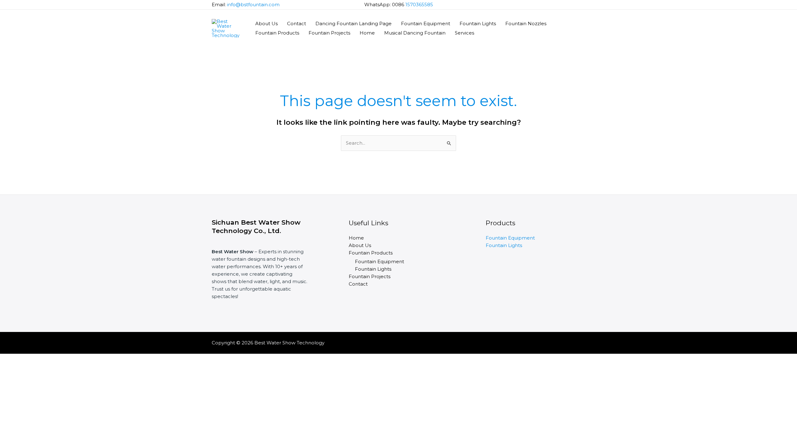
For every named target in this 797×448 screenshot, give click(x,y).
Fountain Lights (478, 23)
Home (367, 33)
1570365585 (419, 4)
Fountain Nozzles (525, 23)
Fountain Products (277, 33)
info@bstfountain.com (253, 4)
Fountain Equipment (425, 23)
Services (464, 33)
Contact (296, 23)
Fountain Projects (329, 33)
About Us (266, 23)
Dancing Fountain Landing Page (353, 23)
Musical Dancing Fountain (415, 33)
